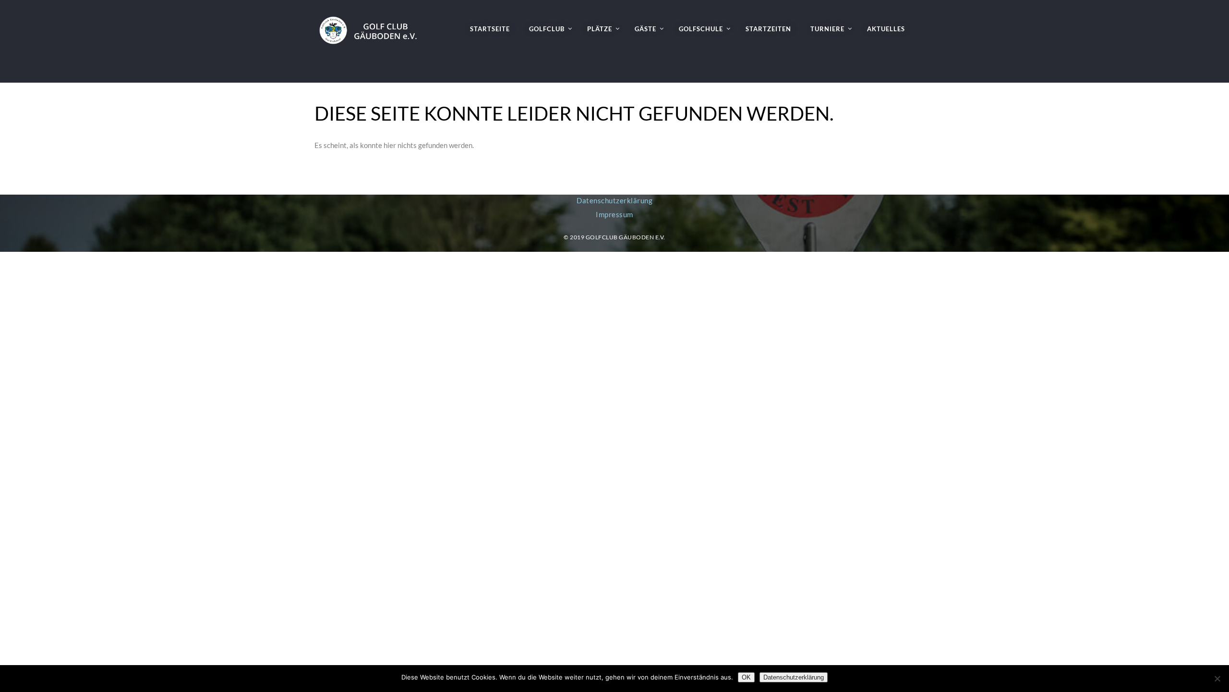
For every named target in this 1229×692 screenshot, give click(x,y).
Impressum (614, 214)
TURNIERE (827, 29)
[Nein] (1217, 678)
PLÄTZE (599, 29)
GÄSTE (645, 29)
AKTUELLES (886, 29)
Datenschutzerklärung (614, 200)
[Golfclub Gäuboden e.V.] (372, 22)
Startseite (490, 29)
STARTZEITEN (768, 29)
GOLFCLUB (547, 29)
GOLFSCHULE (701, 29)
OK (746, 677)
